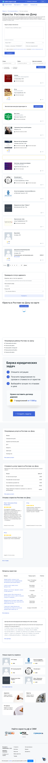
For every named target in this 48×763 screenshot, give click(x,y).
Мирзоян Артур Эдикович (20, 141)
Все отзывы (5, 560)
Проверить (24, 295)
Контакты (16, 749)
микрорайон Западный (11, 347)
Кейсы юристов (17, 753)
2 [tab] (24, 736)
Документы (27, 751)
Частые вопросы (28, 746)
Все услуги (17, 256)
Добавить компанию (32, 1)
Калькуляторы (34, 4)
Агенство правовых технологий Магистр (24, 191)
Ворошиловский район (11, 350)
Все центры (7, 638)
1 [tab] (22, 736)
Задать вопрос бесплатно (11, 24)
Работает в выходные (15, 68)
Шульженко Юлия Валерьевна (22, 249)
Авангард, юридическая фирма (22, 163)
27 (21, 265)
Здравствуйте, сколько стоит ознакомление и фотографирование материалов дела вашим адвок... (13, 581)
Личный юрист (18, 177)
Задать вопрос (8, 4)
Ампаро (16, 75)
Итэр (15, 89)
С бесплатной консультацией (7, 68)
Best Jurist (16, 113)
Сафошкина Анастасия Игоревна (22, 127)
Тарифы (15, 756)
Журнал (26, 749)
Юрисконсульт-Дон (19, 219)
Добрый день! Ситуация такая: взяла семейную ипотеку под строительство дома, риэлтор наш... (14, 602)
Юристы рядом (24, 306)
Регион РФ (7, 289)
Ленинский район (10, 345)
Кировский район (10, 352)
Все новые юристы (7, 686)
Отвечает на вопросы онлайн (21, 131)
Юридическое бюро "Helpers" (22, 205)
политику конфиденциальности (37, 49)
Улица (4, 61)
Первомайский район (11, 343)
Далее (25, 265)
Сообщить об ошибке (5, 755)
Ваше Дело (17, 233)
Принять (30, 761)
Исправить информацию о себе (7, 747)
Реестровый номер (9, 283)
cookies (10, 760)
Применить (41, 67)
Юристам (16, 751)
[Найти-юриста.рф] (9, 2)
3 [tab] (25, 736)
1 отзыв (8, 151)
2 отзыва (8, 99)
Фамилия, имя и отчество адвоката (13, 278)
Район (19, 61)
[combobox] (9, 63)
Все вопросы (5, 613)
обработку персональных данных (20, 49)
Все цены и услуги (9, 457)
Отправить (9, 53)
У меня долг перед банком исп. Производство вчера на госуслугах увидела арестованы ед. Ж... (13, 608)
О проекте (16, 746)
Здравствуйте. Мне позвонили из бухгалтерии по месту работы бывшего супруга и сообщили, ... (14, 596)
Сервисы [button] (25, 4)
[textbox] (9, 63)
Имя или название (37, 61)
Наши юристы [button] (17, 4)
